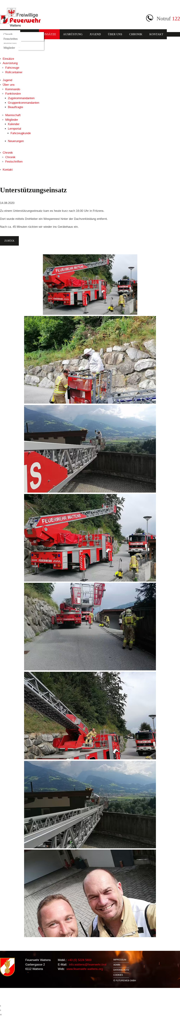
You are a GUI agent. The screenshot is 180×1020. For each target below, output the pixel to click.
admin (116, 965)
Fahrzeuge (12, 67)
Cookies (118, 975)
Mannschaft (10, 43)
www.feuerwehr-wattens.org (84, 969)
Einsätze (49, 34)
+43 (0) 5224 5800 (79, 960)
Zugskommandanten (21, 98)
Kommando (12, 89)
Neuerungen (16, 141)
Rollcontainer (13, 72)
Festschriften (11, 38)
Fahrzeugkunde (21, 133)
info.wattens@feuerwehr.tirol (87, 964)
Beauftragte (15, 107)
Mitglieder (9, 47)
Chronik (135, 34)
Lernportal (14, 128)
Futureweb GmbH (126, 980)
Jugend (95, 34)
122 (176, 19)
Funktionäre (13, 93)
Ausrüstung (73, 34)
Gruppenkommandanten (23, 102)
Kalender (14, 124)
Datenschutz (121, 970)
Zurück (9, 240)
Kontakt (156, 34)
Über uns (115, 34)
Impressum (119, 960)
